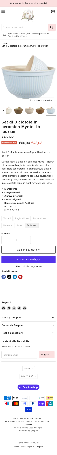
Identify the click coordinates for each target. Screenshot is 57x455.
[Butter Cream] (40, 221)
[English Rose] (22, 221)
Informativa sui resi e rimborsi (18, 421)
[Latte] (20, 228)
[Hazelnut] (8, 228)
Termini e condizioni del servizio (27, 418)
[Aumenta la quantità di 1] (27, 240)
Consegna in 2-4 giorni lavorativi (28, 3)
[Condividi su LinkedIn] (15, 277)
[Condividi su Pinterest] (20, 277)
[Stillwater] (32, 228)
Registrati (46, 354)
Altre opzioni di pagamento (29, 266)
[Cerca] (52, 27)
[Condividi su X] (9, 277)
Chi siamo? (28, 424)
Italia (27, 376)
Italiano (27, 368)
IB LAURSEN (7, 136)
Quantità (5, 234)
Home (4, 43)
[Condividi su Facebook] (3, 277)
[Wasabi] (7, 221)
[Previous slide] (3, 110)
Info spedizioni (42, 421)
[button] (8, 110)
